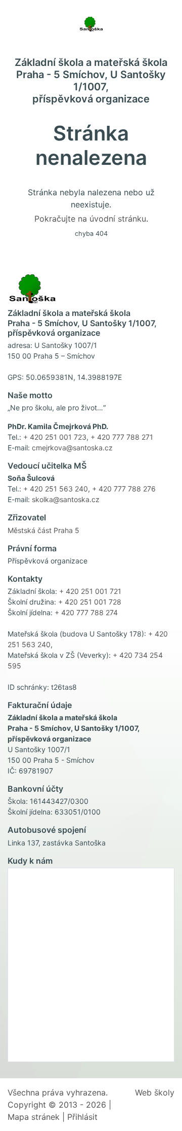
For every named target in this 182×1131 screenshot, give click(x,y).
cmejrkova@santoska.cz (72, 447)
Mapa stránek (34, 1117)
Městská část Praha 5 (43, 530)
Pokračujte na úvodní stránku (90, 219)
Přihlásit (82, 1117)
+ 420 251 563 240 (55, 488)
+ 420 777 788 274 (86, 612)
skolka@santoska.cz (66, 499)
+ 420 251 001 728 (89, 601)
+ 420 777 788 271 (121, 437)
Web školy (154, 1092)
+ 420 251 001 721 (90, 591)
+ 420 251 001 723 (54, 437)
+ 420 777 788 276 (124, 488)
